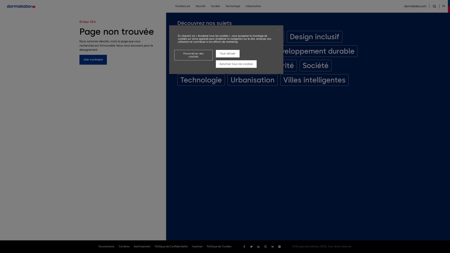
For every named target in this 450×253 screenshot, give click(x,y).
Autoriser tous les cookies (236, 64)
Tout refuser (227, 53)
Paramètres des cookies (193, 55)
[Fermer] (278, 29)
